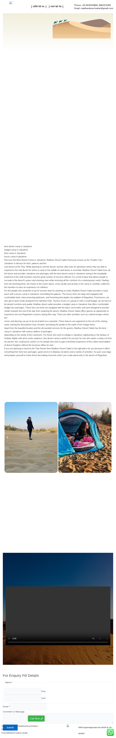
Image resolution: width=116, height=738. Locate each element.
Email (6, 706)
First (43, 691)
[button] (7, 437)
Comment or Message (13, 711)
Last (43, 698)
